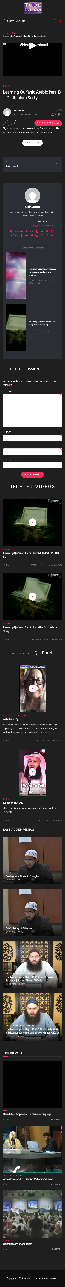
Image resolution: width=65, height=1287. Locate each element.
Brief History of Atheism (19, 928)
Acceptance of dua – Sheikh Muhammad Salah (28, 1179)
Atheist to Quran (13, 719)
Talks (8, 872)
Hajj (8, 973)
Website (10, 459)
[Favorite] (6, 123)
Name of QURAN (13, 803)
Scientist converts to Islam (17, 1243)
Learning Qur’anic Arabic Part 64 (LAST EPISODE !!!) (42, 323)
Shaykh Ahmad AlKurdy (23, 973)
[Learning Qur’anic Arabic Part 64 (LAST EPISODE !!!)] (32, 522)
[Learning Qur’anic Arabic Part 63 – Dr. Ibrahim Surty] (32, 597)
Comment (34, 392)
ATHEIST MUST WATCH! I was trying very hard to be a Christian (42, 272)
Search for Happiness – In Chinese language (27, 1114)
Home (5, 33)
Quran (15, 33)
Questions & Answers (13, 1175)
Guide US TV (9, 715)
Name (34, 432)
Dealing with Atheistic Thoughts (23, 876)
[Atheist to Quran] (32, 688)
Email (34, 446)
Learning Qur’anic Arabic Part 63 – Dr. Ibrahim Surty (30, 629)
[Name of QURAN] (32, 772)
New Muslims (9, 1240)
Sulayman (32, 207)
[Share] (14, 123)
